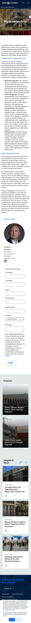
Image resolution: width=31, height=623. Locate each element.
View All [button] (20, 462)
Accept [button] (11, 619)
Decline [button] (19, 619)
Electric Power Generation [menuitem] (7, 7)
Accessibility (5, 594)
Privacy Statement (17, 594)
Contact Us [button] (8, 588)
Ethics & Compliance (8, 597)
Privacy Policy (12, 610)
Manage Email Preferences (10, 599)
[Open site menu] (27, 3)
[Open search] (23, 3)
